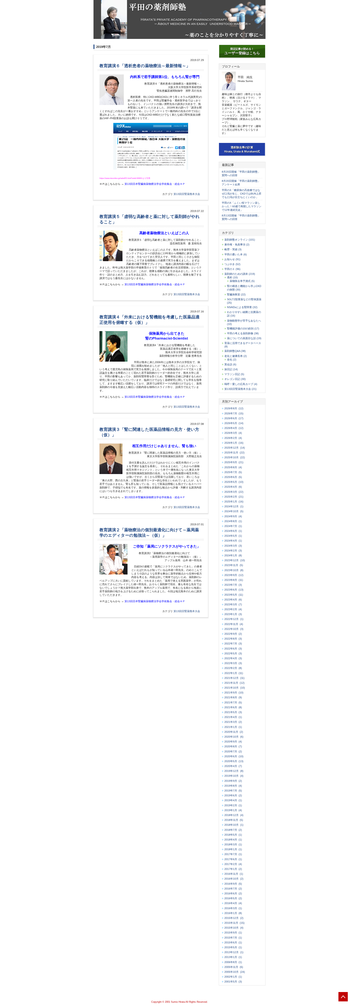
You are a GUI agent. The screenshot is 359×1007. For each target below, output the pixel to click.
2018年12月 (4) (233, 815)
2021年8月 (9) (233, 697)
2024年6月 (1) (233, 530)
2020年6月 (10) (233, 756)
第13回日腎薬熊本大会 (187, 193)
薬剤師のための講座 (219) (239, 273)
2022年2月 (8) (233, 668)
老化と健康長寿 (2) (235, 355)
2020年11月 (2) (233, 731)
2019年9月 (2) (233, 780)
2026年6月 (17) (233, 418)
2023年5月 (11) (233, 594)
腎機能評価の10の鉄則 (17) (243, 328)
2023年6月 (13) (233, 589)
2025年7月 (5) (233, 472)
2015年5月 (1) (233, 947)
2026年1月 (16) (233, 442)
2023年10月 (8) (233, 570)
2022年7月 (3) (233, 643)
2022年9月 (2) (233, 633)
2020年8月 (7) (233, 746)
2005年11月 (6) (233, 966)
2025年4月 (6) (233, 486)
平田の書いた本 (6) (235, 254)
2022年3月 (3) (233, 663)
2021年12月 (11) (234, 677)
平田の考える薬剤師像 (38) (243, 333)
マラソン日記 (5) (234, 374)
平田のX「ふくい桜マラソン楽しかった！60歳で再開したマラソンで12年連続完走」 (241, 206)
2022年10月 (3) (233, 628)
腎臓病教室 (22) (236, 294)
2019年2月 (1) (233, 805)
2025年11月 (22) (234, 452)
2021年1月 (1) (233, 726)
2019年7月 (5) (233, 790)
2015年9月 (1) (233, 932)
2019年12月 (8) (233, 770)
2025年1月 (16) (233, 501)
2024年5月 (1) (233, 535)
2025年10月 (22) (234, 457)
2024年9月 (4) (233, 516)
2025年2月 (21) (233, 496)
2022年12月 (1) (233, 619)
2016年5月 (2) (233, 898)
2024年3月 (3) (233, 545)
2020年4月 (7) (233, 766)
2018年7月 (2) (233, 829)
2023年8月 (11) (233, 579)
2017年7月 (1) (233, 854)
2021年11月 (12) (234, 682)
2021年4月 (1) (233, 717)
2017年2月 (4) (233, 864)
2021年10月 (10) (234, 687)
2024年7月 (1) (233, 526)
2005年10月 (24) (234, 971)
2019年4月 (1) (233, 800)
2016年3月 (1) (233, 908)
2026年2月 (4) (233, 437)
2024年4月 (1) (233, 540)
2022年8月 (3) (233, 638)
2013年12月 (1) (233, 952)
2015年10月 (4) (233, 927)
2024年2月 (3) (233, 550)
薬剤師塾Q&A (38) (235, 350)
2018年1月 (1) (233, 849)
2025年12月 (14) (234, 447)
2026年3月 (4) (233, 432)
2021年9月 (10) (233, 692)
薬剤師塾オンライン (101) (239, 239)
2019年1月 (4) (233, 810)
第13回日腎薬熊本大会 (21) (240, 388)
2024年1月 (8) (233, 555)
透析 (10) (232, 277)
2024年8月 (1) (233, 521)
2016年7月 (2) (233, 888)
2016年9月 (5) (233, 883)
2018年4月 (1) (233, 839)
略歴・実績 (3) (233, 249)
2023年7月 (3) (233, 584)
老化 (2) (231, 359)
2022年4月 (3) (233, 658)
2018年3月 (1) (233, 844)
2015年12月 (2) (233, 917)
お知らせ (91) (232, 259)
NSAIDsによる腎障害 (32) (242, 307)
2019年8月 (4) (233, 785)
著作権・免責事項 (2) (236, 244)
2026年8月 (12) (233, 408)
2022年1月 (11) (233, 673)
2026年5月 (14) (233, 423)
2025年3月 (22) (233, 491)
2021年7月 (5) (233, 702)
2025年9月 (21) (233, 462)
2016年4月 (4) (233, 903)
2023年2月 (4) (233, 609)
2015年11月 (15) (234, 922)
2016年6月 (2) (233, 893)
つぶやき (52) (232, 264)
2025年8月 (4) (233, 467)
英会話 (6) (230, 364)
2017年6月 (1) (233, 859)
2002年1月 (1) (233, 976)
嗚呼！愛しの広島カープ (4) (240, 384)
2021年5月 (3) (233, 712)
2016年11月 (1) (233, 873)
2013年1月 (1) (233, 957)
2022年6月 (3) (233, 648)
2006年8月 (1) (233, 962)
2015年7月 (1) (233, 937)
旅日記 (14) (231, 369)
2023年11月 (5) (233, 565)
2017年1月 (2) (233, 868)
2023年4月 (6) (233, 599)
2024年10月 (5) (233, 511)
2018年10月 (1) (233, 824)
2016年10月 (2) (233, 878)
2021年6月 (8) (233, 707)
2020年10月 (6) (233, 736)
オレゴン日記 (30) (235, 379)
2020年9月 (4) (233, 741)
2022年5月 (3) (233, 653)
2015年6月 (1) (233, 942)
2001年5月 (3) (233, 981)
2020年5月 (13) (233, 761)
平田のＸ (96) (232, 269)
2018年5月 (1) (233, 834)
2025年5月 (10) (233, 481)
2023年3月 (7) (233, 604)
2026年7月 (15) (233, 413)
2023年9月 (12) (233, 575)
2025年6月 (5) (233, 477)
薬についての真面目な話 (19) (244, 338)
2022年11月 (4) (233, 624)
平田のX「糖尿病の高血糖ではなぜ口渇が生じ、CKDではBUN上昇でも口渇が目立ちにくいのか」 (241, 194)
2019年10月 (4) (233, 775)
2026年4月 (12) (233, 428)
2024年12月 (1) (233, 506)
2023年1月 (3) (233, 614)
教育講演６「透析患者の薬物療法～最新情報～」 (144, 65)
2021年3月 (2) (233, 721)
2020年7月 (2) (233, 751)
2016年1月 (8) (233, 913)
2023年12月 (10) (234, 560)
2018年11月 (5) (233, 819)
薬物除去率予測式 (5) (242, 280)
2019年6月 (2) (233, 795)
